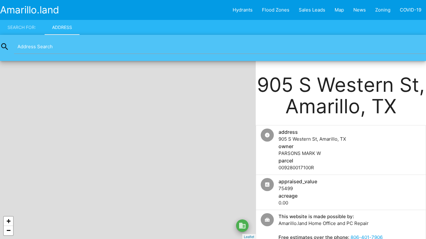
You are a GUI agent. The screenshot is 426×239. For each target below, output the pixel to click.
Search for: (21, 27)
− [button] (9, 230)
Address (62, 27)
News (359, 10)
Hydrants (243, 10)
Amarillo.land (29, 10)
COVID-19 (410, 10)
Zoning (382, 10)
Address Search (35, 46)
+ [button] (9, 221)
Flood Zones (275, 10)
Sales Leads (312, 10)
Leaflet (249, 236)
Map (339, 10)
